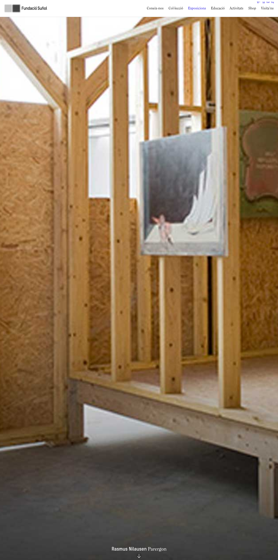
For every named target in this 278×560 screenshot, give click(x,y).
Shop (252, 8)
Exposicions (197, 8)
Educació (218, 8)
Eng (272, 2)
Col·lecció (176, 8)
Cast (268, 2)
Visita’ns (267, 8)
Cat (264, 2)
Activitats (236, 8)
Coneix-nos (155, 8)
